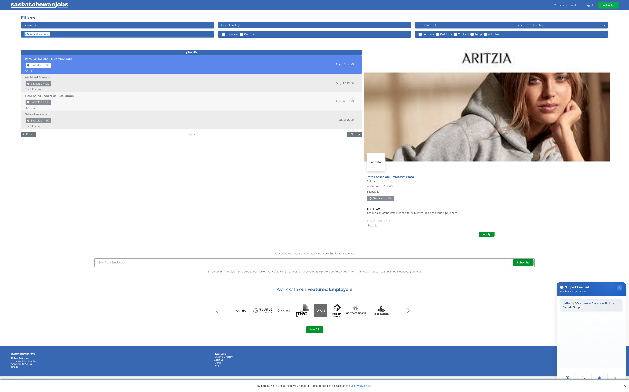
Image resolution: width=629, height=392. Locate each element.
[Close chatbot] (619, 287)
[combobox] (471, 25)
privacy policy (362, 385)
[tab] (191, 64)
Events (217, 363)
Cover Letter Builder (566, 5)
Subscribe (523, 262)
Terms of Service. (358, 271)
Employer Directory (223, 357)
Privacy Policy (333, 271)
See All (314, 329)
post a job (608, 5)
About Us (218, 360)
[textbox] (68, 34)
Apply (487, 234)
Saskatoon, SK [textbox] (469, 25)
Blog (216, 366)
